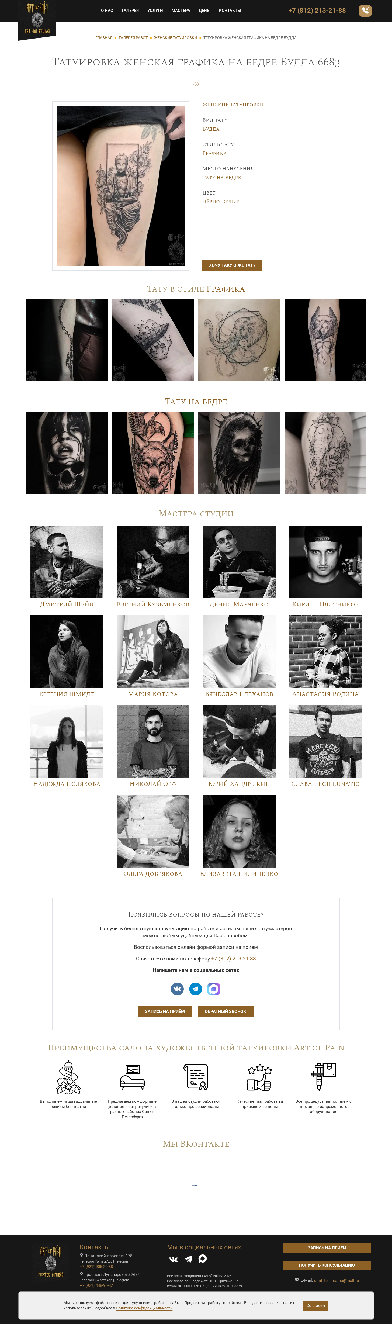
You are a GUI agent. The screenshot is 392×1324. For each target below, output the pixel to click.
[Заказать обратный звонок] (365, 11)
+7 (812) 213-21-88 (317, 10)
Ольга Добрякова (152, 874)
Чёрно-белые (220, 202)
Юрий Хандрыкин (239, 784)
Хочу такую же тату (232, 265)
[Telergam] (195, 989)
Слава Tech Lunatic (325, 784)
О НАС (107, 10)
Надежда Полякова (66, 784)
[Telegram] (188, 1260)
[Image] (67, 340)
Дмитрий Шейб (66, 604)
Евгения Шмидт (66, 694)
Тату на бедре (221, 178)
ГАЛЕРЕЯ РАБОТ (133, 38)
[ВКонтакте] (173, 1260)
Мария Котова (153, 694)
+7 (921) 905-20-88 (96, 1266)
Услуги (155, 10)
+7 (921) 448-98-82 (96, 1285)
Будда (211, 129)
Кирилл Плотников (325, 604)
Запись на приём (165, 1011)
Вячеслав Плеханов (239, 694)
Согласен (315, 1305)
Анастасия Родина (325, 694)
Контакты (230, 10)
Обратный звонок (226, 1011)
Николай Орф (153, 784)
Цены (204, 10)
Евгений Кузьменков (153, 604)
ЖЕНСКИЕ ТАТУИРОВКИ (175, 38)
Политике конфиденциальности (144, 1308)
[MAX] (202, 1260)
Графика (214, 153)
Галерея (130, 10)
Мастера (181, 10)
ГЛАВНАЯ (103, 38)
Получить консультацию (327, 1265)
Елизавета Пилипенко (239, 874)
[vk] (177, 989)
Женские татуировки (233, 105)
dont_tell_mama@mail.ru (336, 1280)
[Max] (213, 989)
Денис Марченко (239, 604)
